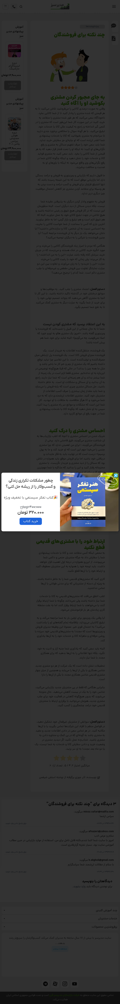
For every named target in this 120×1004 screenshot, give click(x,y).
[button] (116, 475)
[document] (60, 502)
